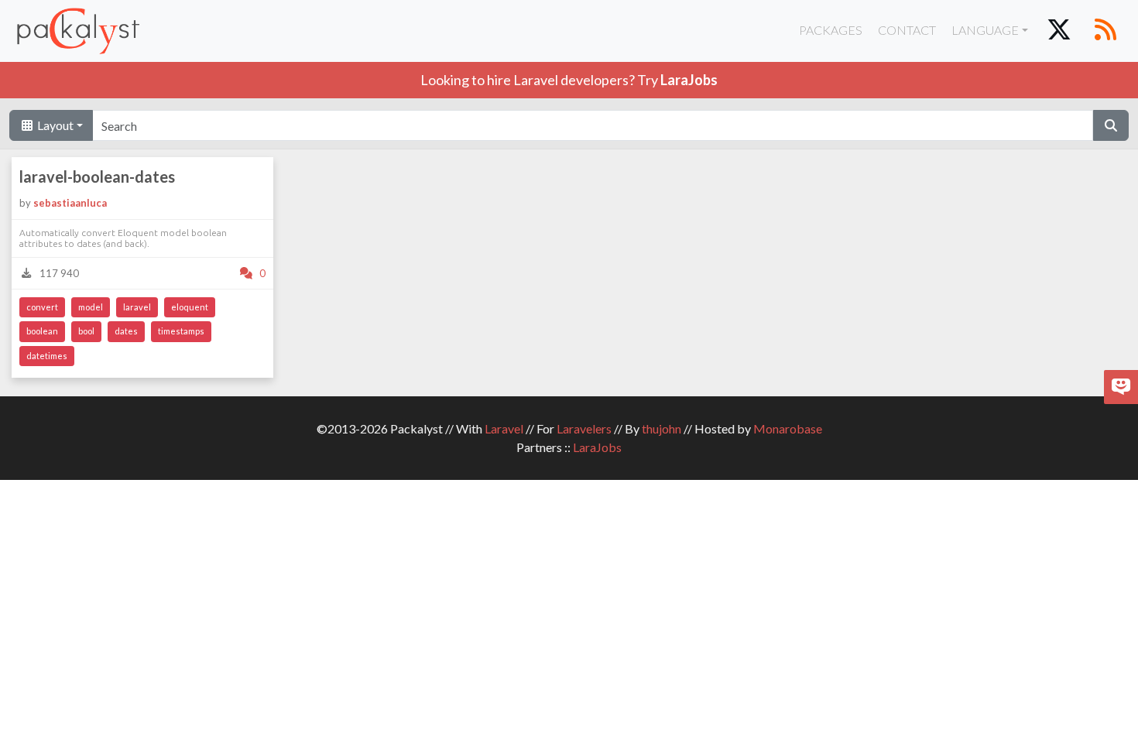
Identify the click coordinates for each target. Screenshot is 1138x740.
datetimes (46, 356)
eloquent (189, 307)
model (90, 307)
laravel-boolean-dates (97, 176)
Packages (830, 29)
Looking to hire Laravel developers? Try (569, 79)
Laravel (504, 428)
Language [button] (985, 29)
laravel (137, 307)
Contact (907, 29)
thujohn (661, 428)
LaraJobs (597, 447)
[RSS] (1105, 31)
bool (86, 331)
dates (126, 331)
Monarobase (787, 428)
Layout (54, 125)
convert (42, 307)
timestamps (181, 331)
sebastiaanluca (70, 203)
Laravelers (584, 428)
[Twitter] (1059, 31)
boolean (42, 331)
